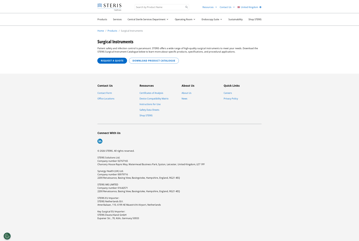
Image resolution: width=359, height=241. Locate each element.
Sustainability (235, 19)
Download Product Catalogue (154, 60)
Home (100, 30)
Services (117, 19)
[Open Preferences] (7, 236)
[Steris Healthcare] (109, 7)
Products (102, 19)
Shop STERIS (255, 19)
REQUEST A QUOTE (112, 60)
